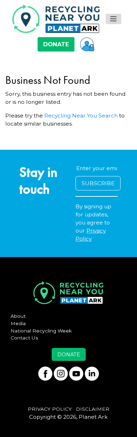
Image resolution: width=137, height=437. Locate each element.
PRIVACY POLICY (50, 409)
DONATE (56, 44)
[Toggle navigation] (113, 19)
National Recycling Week (41, 331)
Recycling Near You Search (81, 115)
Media (18, 323)
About (18, 316)
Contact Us (24, 338)
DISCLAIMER (92, 409)
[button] (87, 44)
